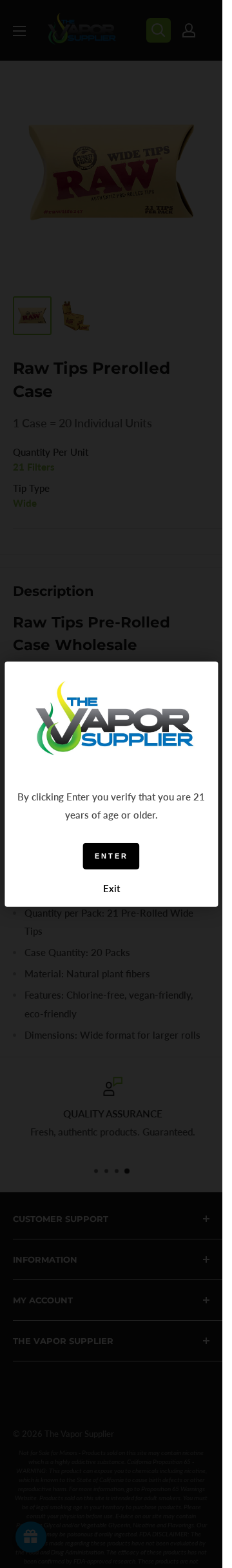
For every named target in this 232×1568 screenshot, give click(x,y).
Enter (111, 856)
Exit (111, 888)
